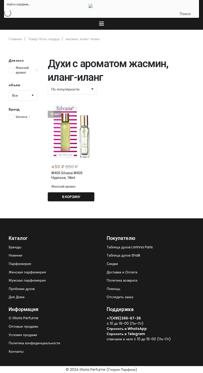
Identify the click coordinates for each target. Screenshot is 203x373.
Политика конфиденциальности (34, 343)
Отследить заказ (120, 296)
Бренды (15, 247)
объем (14, 85)
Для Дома (17, 296)
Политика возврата (122, 280)
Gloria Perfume (92, 369)
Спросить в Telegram (126, 333)
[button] (101, 23)
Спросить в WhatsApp (127, 328)
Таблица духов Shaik (123, 255)
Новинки (15, 255)
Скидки (112, 263)
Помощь (113, 288)
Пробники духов (22, 288)
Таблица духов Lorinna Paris (130, 247)
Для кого (16, 60)
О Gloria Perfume (23, 318)
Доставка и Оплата (122, 272)
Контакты (16, 351)
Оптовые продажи (23, 326)
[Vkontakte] (108, 347)
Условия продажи (23, 334)
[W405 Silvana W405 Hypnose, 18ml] (71, 131)
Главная (15, 38)
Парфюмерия (20, 263)
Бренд (14, 109)
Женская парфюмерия (27, 272)
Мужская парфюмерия (27, 280)
